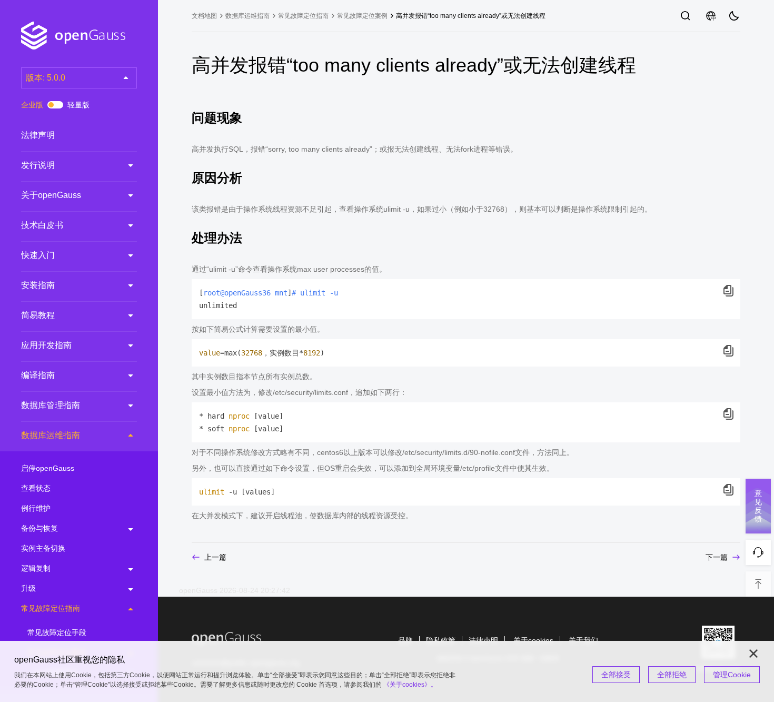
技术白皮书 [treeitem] (42, 225)
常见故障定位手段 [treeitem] (56, 632)
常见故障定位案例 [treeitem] (362, 15)
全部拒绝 (672, 674)
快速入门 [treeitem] (38, 255)
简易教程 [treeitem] (38, 315)
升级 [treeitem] (28, 588)
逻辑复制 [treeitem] (36, 568)
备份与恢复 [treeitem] (39, 528)
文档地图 (204, 15)
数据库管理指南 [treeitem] (50, 405)
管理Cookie (732, 674)
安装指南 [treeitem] (38, 285)
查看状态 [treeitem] (36, 488)
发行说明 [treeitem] (38, 165)
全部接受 (616, 674)
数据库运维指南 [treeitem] (50, 435)
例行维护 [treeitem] (36, 508)
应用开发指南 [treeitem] (46, 345)
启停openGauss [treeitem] (47, 468)
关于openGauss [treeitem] (51, 195)
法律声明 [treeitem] (38, 135)
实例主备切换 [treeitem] (43, 548)
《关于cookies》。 (410, 684)
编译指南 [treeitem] (38, 375)
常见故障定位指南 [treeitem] (50, 608)
